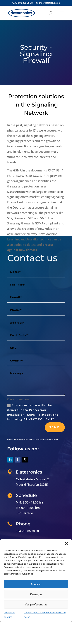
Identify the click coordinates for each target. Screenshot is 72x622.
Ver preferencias (36, 604)
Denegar (36, 594)
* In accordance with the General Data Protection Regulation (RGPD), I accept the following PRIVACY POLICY (32, 412)
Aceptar (36, 584)
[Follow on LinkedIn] (10, 459)
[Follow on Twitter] (25, 459)
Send (54, 427)
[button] (66, 543)
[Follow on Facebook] (17, 459)
